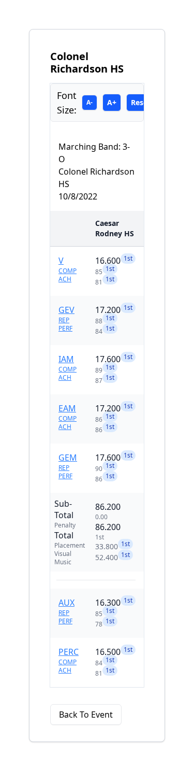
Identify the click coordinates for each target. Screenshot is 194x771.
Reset (141, 102)
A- (89, 102)
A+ (111, 102)
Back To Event (86, 714)
